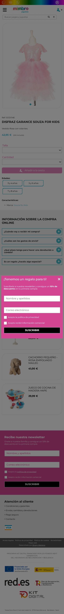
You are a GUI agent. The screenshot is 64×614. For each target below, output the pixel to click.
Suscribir (32, 330)
